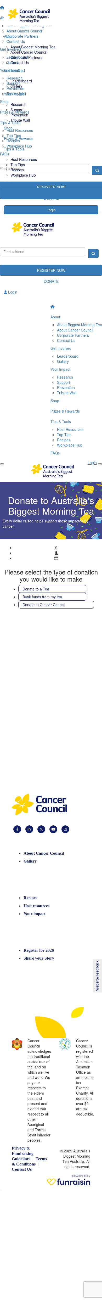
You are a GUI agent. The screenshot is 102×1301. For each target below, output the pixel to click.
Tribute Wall (20, 120)
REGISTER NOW (51, 270)
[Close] (2, 464)
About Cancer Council (28, 52)
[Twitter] (41, 829)
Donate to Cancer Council (43, 604)
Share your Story (39, 958)
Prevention (19, 114)
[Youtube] (53, 829)
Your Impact (60, 369)
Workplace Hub (23, 175)
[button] (97, 976)
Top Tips (17, 164)
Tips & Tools (60, 421)
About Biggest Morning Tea (32, 46)
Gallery (16, 86)
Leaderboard (21, 80)
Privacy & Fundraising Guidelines (22, 1153)
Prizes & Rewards (65, 411)
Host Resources (23, 159)
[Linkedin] (29, 829)
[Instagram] (65, 829)
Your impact (35, 913)
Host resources (36, 906)
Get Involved (60, 348)
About (55, 316)
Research (18, 104)
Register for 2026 (39, 950)
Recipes (17, 169)
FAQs (55, 452)
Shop (54, 400)
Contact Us (19, 62)
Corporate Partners (26, 57)
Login (12, 292)
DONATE (51, 281)
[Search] (93, 253)
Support (17, 109)
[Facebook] (17, 829)
